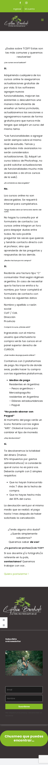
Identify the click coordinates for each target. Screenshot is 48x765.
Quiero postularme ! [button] (16, 574)
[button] (24, 663)
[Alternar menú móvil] (42, 19)
